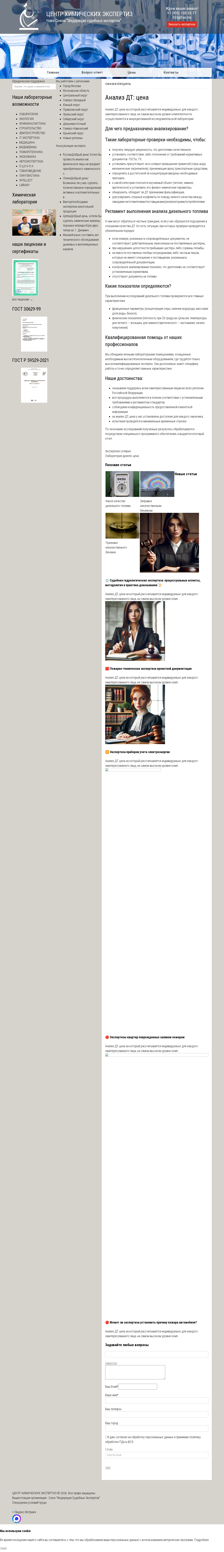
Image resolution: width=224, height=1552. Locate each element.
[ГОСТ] (34, 350)
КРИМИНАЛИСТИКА (32, 123)
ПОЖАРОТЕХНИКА (31, 152)
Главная (53, 72)
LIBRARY (24, 185)
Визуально (109, 1363)
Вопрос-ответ (92, 72)
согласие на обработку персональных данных (144, 1437)
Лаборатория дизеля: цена (122, 456)
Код (115, 1363)
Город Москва (72, 86)
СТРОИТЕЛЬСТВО (30, 128)
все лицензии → (22, 299)
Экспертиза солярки (118, 451)
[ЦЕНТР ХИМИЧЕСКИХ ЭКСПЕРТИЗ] (25, 29)
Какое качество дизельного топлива (118, 503)
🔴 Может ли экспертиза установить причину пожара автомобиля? (151, 1322)
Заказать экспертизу (181, 24)
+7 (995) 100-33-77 (181, 13)
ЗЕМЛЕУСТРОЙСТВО (32, 133)
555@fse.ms (181, 17)
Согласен (3, 1548)
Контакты (171, 72)
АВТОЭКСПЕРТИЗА (31, 161)
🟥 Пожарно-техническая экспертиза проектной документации (148, 668)
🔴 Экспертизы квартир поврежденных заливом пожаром (145, 1037)
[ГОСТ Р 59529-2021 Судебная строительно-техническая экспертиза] (34, 401)
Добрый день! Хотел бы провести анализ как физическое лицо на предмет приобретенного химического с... (82, 164)
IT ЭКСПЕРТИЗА (29, 138)
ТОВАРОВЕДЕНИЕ (30, 171)
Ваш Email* (111, 1386)
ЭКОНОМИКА (27, 156)
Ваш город (111, 1423)
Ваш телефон (113, 1409)
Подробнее (201, 1540)
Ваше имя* (111, 1395)
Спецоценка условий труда (29, 1502)
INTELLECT (26, 180)
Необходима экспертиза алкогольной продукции (78, 206)
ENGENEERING (28, 147)
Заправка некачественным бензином (150, 505)
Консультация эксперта (70, 146)
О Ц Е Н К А (26, 166)
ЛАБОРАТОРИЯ (28, 114)
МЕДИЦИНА (27, 142)
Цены (132, 72)
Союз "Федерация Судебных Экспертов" (74, 1498)
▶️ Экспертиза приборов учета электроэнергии (137, 752)
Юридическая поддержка (28, 81)
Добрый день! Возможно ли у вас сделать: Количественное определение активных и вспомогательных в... (82, 187)
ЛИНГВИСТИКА (29, 175)
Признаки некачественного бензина (116, 547)
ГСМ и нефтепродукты (118, 84)
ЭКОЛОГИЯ (26, 119)
